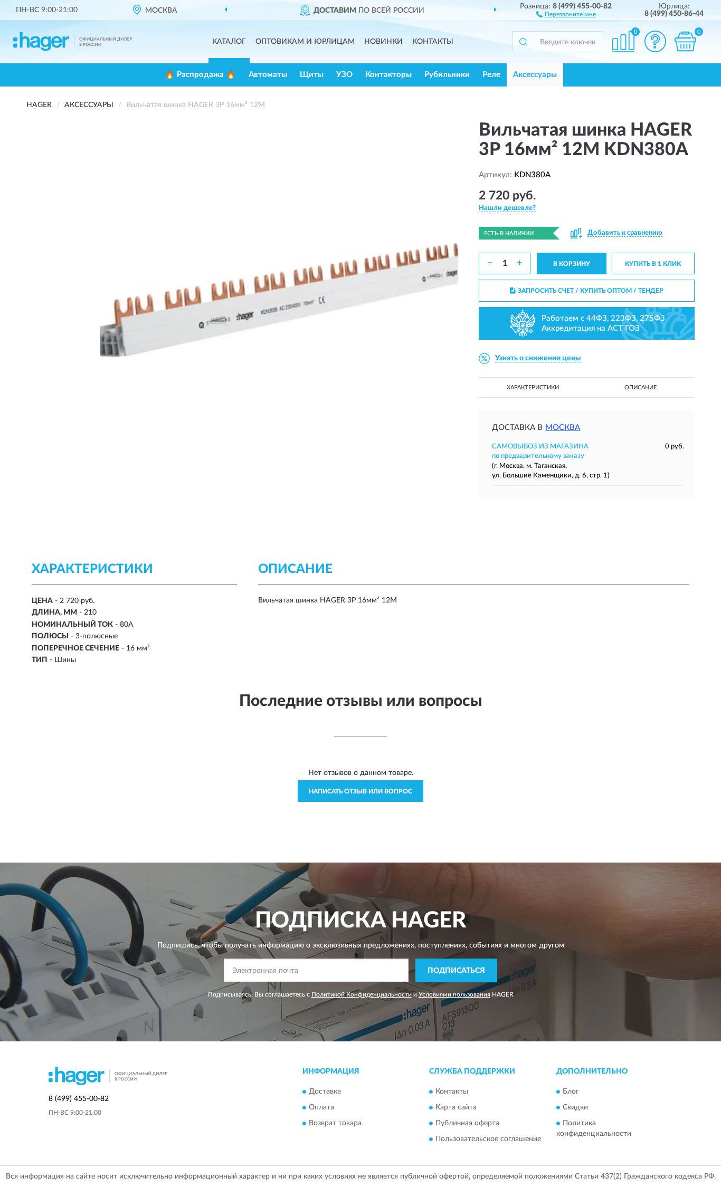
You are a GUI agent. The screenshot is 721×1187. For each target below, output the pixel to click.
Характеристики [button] (533, 387)
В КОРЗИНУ (571, 264)
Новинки (383, 41)
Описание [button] (640, 387)
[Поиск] (523, 41)
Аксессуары (535, 75)
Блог (571, 1092)
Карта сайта (456, 1108)
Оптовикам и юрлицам (305, 41)
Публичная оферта (467, 1123)
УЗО (344, 75)
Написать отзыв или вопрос (360, 791)
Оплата (321, 1108)
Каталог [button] (229, 41)
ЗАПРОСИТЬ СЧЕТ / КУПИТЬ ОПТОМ (590, 291)
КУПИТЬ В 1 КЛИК (653, 264)
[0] (685, 41)
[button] (566, 14)
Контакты (432, 41)
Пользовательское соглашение (488, 1139)
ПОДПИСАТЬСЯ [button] (456, 970)
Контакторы (388, 75)
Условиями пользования (454, 994)
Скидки (575, 1108)
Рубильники (447, 75)
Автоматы (268, 75)
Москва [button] (562, 428)
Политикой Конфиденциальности (361, 994)
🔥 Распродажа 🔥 (200, 75)
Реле (491, 75)
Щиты (312, 75)
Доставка (325, 1092)
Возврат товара (335, 1123)
